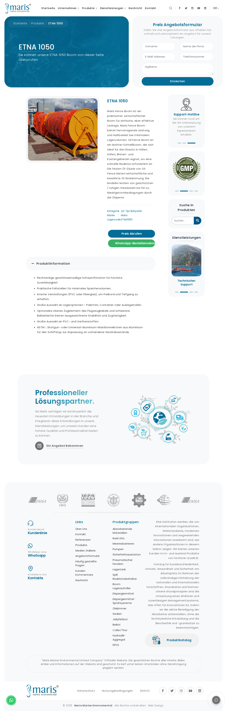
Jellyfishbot (120, 619)
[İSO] (139, 500)
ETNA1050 (127, 219)
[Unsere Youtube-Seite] (199, 8)
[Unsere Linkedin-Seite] (205, 8)
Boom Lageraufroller (122, 586)
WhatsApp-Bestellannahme (135, 243)
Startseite (20, 23)
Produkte (37, 23)
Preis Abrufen (131, 234)
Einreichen (177, 81)
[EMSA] (37, 500)
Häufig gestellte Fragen (86, 563)
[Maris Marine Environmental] (17, 8)
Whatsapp (37, 555)
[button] (179, 143)
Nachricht (81, 580)
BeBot (117, 624)
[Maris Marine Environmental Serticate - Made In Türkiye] (186, 170)
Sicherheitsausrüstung (127, 554)
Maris (124, 215)
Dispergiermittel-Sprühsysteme (124, 601)
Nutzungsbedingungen (117, 691)
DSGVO (145, 691)
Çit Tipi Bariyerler (131, 211)
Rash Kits (118, 538)
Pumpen (118, 549)
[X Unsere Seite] (186, 8)
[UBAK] (164, 500)
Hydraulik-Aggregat (119, 637)
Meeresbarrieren (123, 543)
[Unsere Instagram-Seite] (192, 8)
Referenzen (83, 540)
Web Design (156, 705)
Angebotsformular (87, 556)
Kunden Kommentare (84, 573)
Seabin (117, 614)
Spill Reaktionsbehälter (125, 577)
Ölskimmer (119, 608)
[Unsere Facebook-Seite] (179, 8)
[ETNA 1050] (63, 129)
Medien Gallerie (85, 550)
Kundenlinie (37, 533)
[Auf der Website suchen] (170, 8)
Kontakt (80, 534)
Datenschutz (86, 691)
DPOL (116, 645)
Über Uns (81, 529)
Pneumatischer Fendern (123, 562)
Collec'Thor (120, 630)
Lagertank (119, 569)
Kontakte (35, 578)
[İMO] (62, 500)
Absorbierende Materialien (122, 531)
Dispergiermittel (123, 593)
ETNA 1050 (55, 23)
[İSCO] (88, 500)
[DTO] (113, 500)
